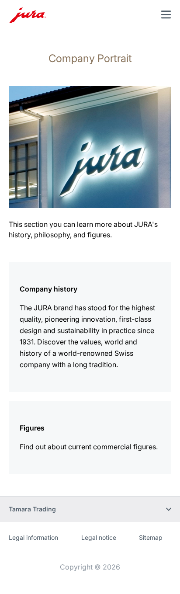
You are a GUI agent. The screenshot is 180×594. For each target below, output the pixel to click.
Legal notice (98, 537)
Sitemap (151, 537)
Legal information (33, 537)
